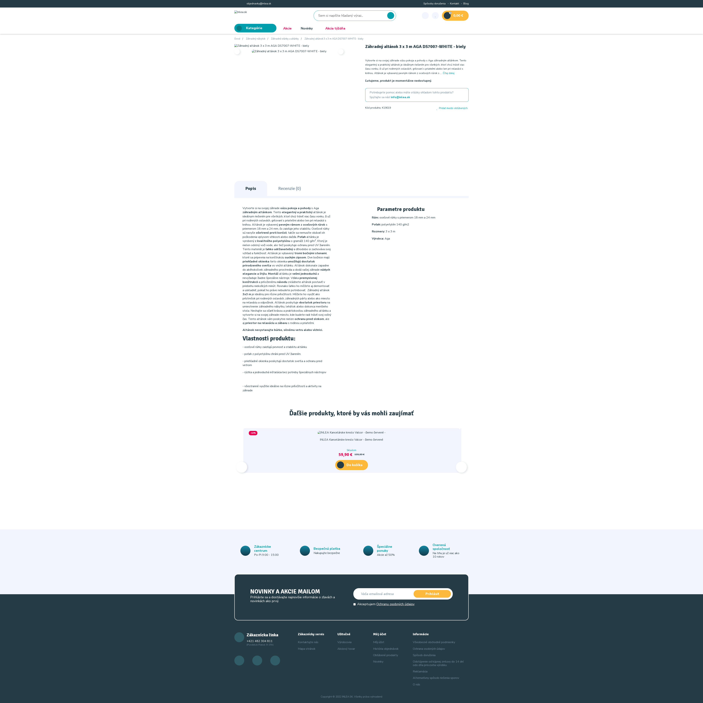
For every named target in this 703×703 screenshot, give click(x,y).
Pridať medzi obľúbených (453, 108)
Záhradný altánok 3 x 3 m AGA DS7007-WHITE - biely (333, 39)
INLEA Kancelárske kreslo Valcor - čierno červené (351, 440)
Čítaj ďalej (448, 73)
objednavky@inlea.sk (258, 3)
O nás (416, 684)
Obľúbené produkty (385, 655)
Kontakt (454, 3)
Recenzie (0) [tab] (289, 188)
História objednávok (386, 649)
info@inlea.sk (400, 97)
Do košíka (354, 465)
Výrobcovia (344, 642)
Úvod (237, 39)
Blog (466, 3)
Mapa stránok (306, 649)
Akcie (287, 28)
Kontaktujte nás (308, 642)
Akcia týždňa (335, 28)
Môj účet (378, 642)
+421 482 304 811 (260, 641)
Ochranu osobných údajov (395, 604)
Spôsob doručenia (424, 655)
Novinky (307, 28)
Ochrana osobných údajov (429, 649)
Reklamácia (420, 671)
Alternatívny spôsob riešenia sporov (436, 678)
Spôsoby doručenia (434, 3)
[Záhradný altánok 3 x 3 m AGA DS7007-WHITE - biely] (271, 46)
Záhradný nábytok (255, 39)
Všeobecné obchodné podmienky (434, 642)
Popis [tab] (250, 188)
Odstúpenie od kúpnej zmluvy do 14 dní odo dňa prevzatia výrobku (438, 663)
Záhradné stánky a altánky (285, 39)
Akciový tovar (346, 649)
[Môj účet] (425, 15)
